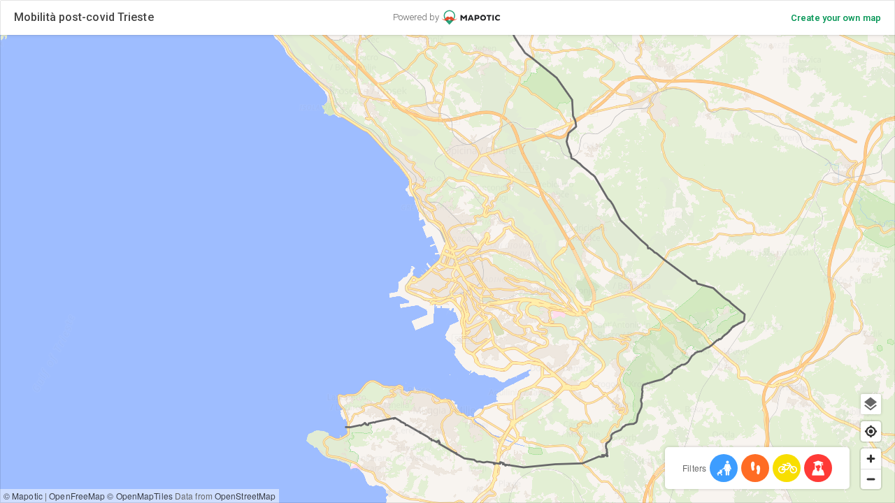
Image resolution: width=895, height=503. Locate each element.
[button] (520, 359)
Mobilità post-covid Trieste (84, 17)
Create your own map (836, 18)
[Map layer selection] (871, 404)
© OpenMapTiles (139, 496)
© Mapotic (23, 496)
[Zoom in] (871, 459)
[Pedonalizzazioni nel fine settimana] (724, 468)
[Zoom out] (871, 479)
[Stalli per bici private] (787, 468)
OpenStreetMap (245, 496)
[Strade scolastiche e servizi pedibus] (818, 468)
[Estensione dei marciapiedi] (755, 468)
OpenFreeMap (77, 496)
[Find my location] (871, 431)
